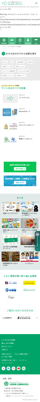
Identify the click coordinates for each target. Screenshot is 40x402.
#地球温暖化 (20, 62)
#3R (12, 62)
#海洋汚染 (30, 62)
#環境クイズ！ (21, 75)
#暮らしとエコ (20, 66)
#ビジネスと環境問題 (9, 71)
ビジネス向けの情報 (8, 340)
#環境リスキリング (8, 75)
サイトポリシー (23, 360)
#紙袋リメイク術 (7, 66)
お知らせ (5, 350)
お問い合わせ (6, 354)
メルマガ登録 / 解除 (20, 354)
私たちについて (7, 346)
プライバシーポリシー (7, 363)
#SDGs (5, 62)
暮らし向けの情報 (8, 343)
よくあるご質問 (7, 356)
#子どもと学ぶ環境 (24, 71)
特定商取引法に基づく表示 (9, 360)
